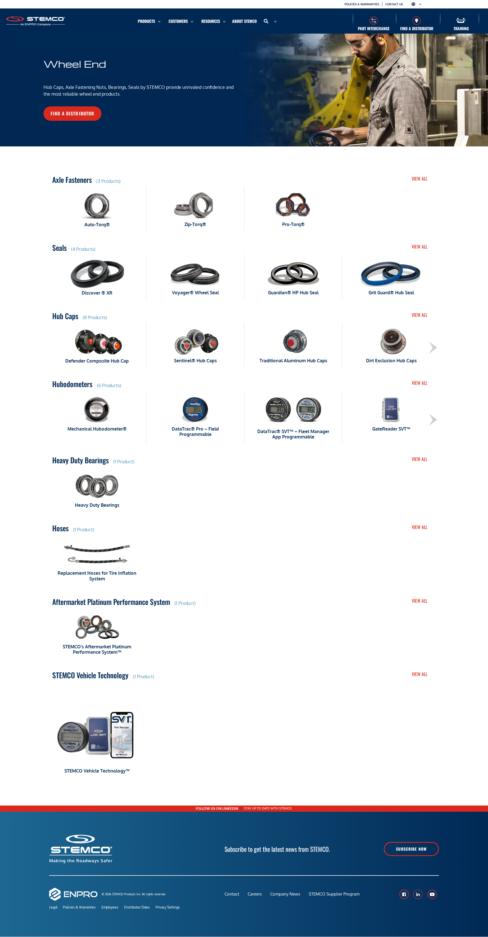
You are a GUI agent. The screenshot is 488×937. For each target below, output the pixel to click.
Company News (285, 894)
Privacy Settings (168, 907)
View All (419, 178)
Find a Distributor (416, 28)
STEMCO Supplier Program (334, 894)
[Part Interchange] (373, 20)
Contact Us (394, 4)
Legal (53, 907)
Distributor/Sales (137, 907)
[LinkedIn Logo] (418, 894)
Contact (232, 894)
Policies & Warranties (362, 4)
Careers (255, 894)
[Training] (461, 20)
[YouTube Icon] (432, 894)
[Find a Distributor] (417, 20)
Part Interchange (373, 28)
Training (461, 28)
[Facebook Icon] (404, 894)
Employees (109, 907)
